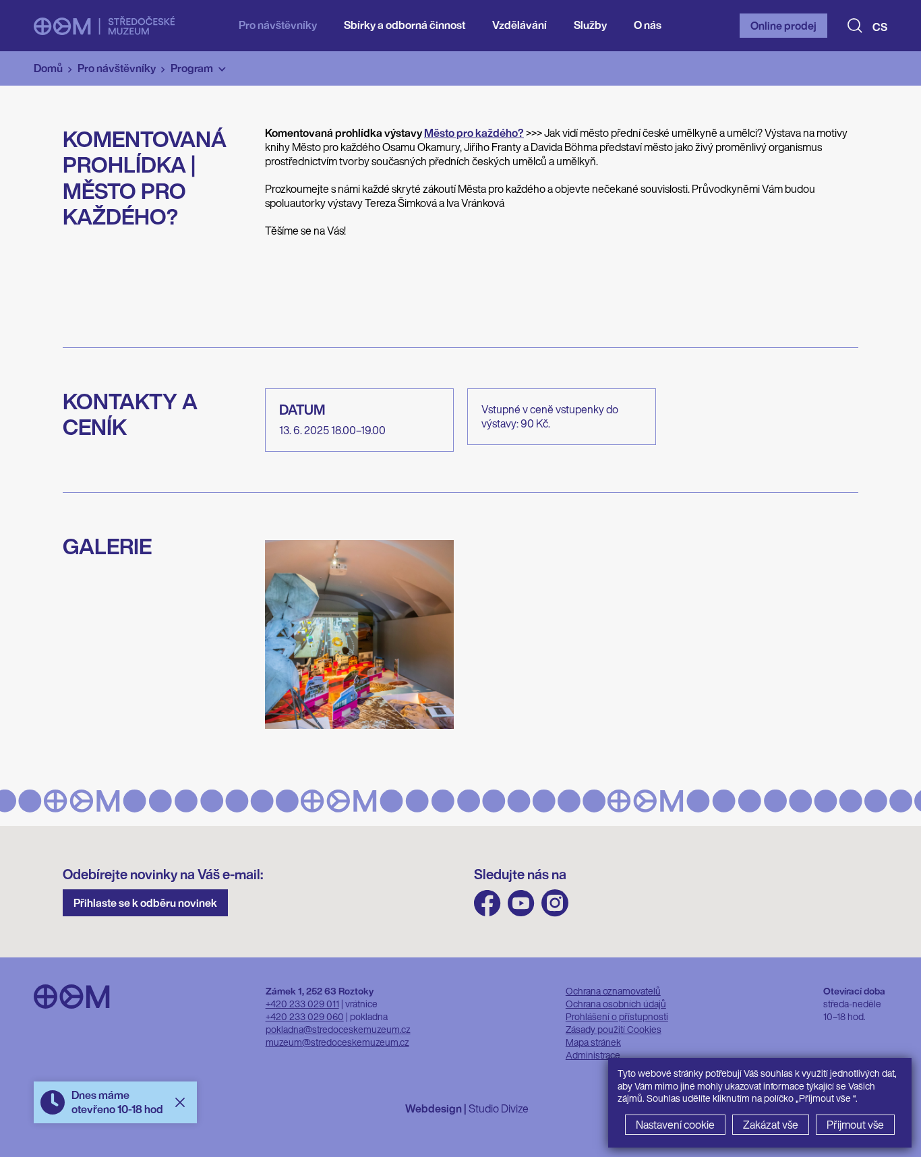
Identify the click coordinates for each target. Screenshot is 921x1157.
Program (192, 68)
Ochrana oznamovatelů (613, 991)
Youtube (521, 903)
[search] (855, 25)
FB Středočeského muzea (487, 903)
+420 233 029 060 (305, 1016)
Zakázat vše (770, 1125)
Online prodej (783, 26)
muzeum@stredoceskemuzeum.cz (337, 1042)
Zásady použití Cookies (613, 1029)
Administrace (593, 1055)
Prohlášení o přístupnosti (617, 1016)
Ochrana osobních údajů (616, 1004)
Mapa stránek (593, 1042)
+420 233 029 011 (302, 1004)
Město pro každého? (474, 133)
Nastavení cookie (675, 1125)
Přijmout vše (855, 1125)
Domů (48, 68)
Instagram (554, 903)
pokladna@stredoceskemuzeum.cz (338, 1029)
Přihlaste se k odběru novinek (145, 903)
